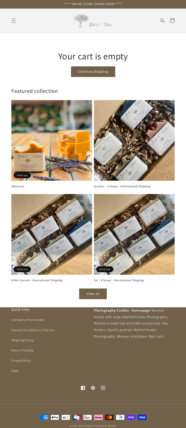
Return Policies (22, 350)
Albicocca (17, 186)
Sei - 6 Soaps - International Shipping (119, 280)
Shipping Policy (22, 340)
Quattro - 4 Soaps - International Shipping (122, 186)
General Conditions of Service (33, 330)
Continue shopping (93, 71)
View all (93, 293)
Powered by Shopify (105, 425)
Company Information (27, 320)
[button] (14, 21)
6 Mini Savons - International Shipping (37, 280)
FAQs (14, 371)
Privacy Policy (21, 360)
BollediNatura (86, 425)
